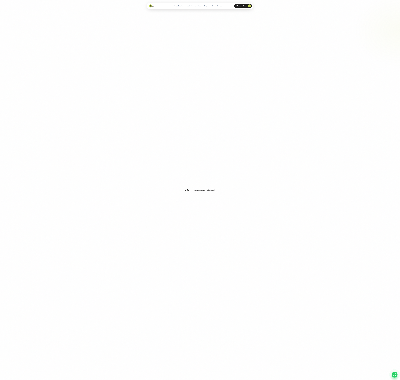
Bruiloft (189, 6)
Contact (219, 6)
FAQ (212, 6)
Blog (205, 6)
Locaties (198, 6)
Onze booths (178, 6)
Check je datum (241, 6)
